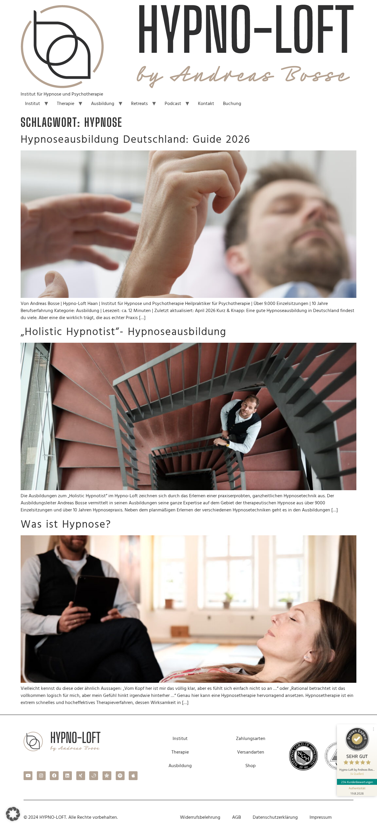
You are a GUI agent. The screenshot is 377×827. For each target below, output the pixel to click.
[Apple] (133, 775)
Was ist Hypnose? (66, 524)
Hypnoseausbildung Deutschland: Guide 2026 (135, 139)
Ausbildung (102, 103)
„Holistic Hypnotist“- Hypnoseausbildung (123, 332)
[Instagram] (41, 775)
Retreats (139, 103)
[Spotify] (120, 775)
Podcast (173, 103)
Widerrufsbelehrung (200, 817)
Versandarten (250, 752)
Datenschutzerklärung (275, 817)
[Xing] (80, 775)
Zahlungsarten (250, 738)
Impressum (321, 817)
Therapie (65, 103)
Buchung (232, 103)
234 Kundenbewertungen (357, 782)
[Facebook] (54, 775)
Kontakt (206, 103)
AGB (236, 817)
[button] (13, 814)
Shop (250, 765)
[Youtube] (28, 775)
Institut (32, 103)
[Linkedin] (67, 775)
